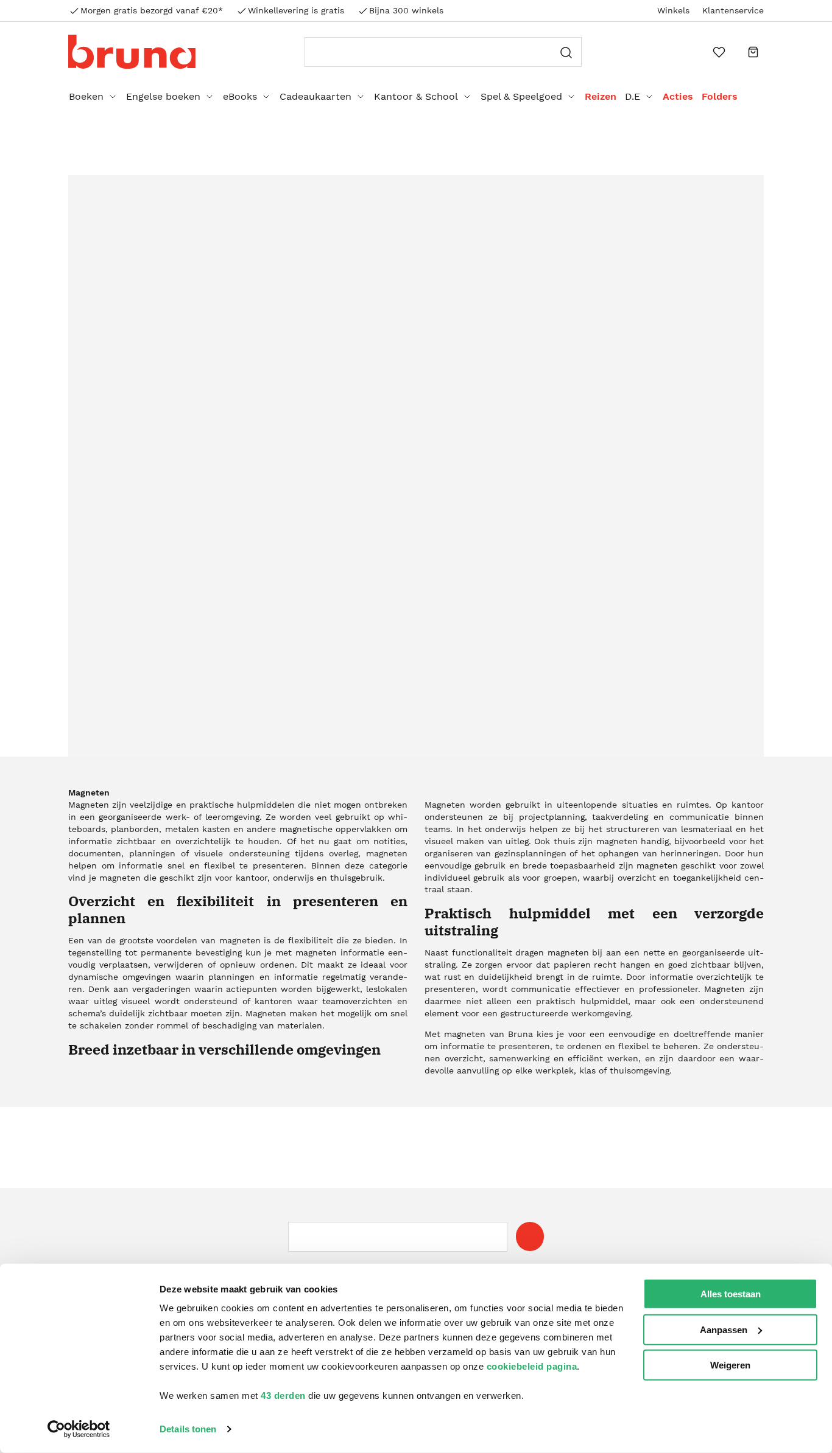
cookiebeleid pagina (532, 1366)
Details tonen (188, 1429)
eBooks (240, 96)
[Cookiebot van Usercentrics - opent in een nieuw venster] (79, 1429)
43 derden (283, 1395)
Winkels (673, 10)
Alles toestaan (730, 1294)
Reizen (600, 96)
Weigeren (730, 1365)
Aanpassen (723, 1329)
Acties (678, 96)
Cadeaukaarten (315, 96)
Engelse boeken (163, 96)
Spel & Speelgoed (521, 96)
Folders (720, 96)
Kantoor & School (416, 96)
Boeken (86, 96)
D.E (632, 96)
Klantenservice (733, 10)
